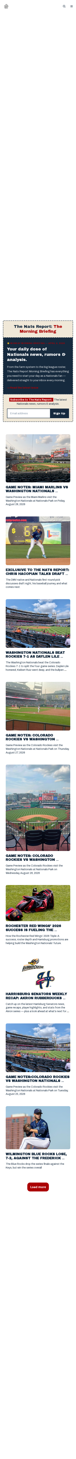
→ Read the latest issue (22, 388)
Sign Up (59, 413)
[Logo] (6, 6)
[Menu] (71, 6)
